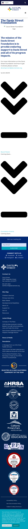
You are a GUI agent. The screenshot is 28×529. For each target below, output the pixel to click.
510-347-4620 (6, 284)
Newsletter (6, 341)
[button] (25, 2)
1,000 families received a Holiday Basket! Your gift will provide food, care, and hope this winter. (12, 326)
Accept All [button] (16, 525)
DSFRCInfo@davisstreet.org (11, 285)
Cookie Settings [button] (7, 525)
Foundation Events (7, 231)
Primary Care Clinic (8, 298)
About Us (5, 305)
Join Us (4, 310)
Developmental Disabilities (10, 303)
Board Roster (5, 152)
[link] (14, 9)
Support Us (5, 308)
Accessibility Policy (12, 500)
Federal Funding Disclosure (14, 506)
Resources (5, 313)
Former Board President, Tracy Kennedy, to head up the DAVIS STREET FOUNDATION (12, 355)
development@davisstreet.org (11, 68)
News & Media (7, 338)
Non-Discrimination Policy (14, 503)
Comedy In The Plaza (8, 321)
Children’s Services (8, 295)
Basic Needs (6, 300)
